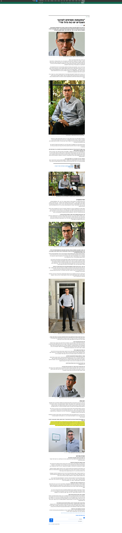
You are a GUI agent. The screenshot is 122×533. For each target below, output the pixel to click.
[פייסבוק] (38, 2)
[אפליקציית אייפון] (41, 2)
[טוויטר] (39, 2)
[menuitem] (79, 0)
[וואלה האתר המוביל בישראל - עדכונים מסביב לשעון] (83, 0)
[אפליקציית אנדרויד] (42, 2)
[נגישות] (1, 1)
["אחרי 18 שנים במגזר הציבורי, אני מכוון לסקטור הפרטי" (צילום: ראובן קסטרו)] (67, 441)
